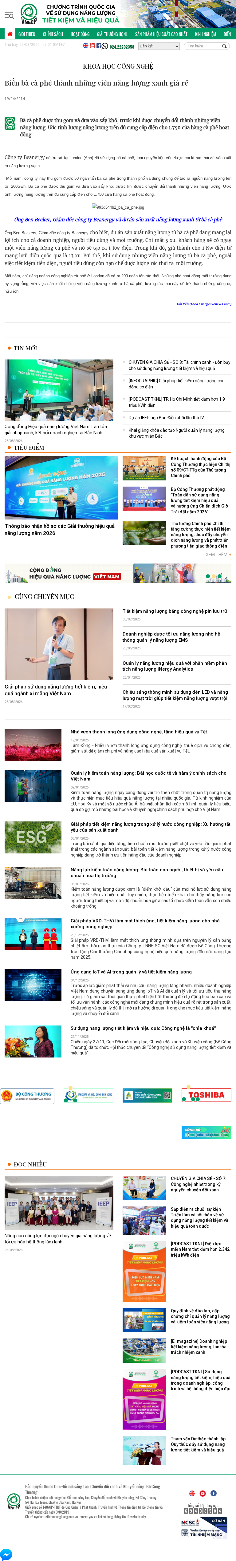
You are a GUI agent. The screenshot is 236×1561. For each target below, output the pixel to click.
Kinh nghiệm (205, 34)
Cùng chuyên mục (44, 596)
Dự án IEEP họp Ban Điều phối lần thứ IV (166, 417)
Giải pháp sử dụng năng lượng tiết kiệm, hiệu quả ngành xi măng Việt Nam (56, 690)
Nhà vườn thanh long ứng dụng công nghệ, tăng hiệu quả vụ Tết (139, 732)
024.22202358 (122, 47)
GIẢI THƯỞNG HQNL (112, 34)
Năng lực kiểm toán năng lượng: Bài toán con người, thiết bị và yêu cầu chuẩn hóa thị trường (147, 873)
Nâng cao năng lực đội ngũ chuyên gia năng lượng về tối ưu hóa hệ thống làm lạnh (58, 1239)
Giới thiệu (26, 34)
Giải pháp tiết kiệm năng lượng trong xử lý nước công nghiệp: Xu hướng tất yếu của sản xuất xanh (150, 827)
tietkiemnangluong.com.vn (60, 1516)
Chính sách (53, 34)
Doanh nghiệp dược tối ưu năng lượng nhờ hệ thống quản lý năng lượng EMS (171, 637)
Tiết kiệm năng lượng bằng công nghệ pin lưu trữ (175, 611)
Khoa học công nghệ (118, 66)
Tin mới (25, 348)
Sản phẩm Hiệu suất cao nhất (161, 34)
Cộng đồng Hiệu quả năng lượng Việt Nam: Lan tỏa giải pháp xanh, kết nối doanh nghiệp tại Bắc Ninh (56, 429)
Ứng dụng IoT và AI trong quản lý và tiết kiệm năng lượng (131, 972)
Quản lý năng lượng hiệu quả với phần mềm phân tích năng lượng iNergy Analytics (175, 666)
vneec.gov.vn (89, 1516)
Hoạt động (80, 34)
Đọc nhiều (30, 1164)
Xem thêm (218, 554)
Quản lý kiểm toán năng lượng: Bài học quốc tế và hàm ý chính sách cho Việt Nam (148, 776)
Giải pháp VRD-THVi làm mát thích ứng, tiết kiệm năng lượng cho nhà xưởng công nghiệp (145, 924)
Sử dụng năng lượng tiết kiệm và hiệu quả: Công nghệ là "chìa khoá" (143, 1028)
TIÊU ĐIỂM (29, 447)
